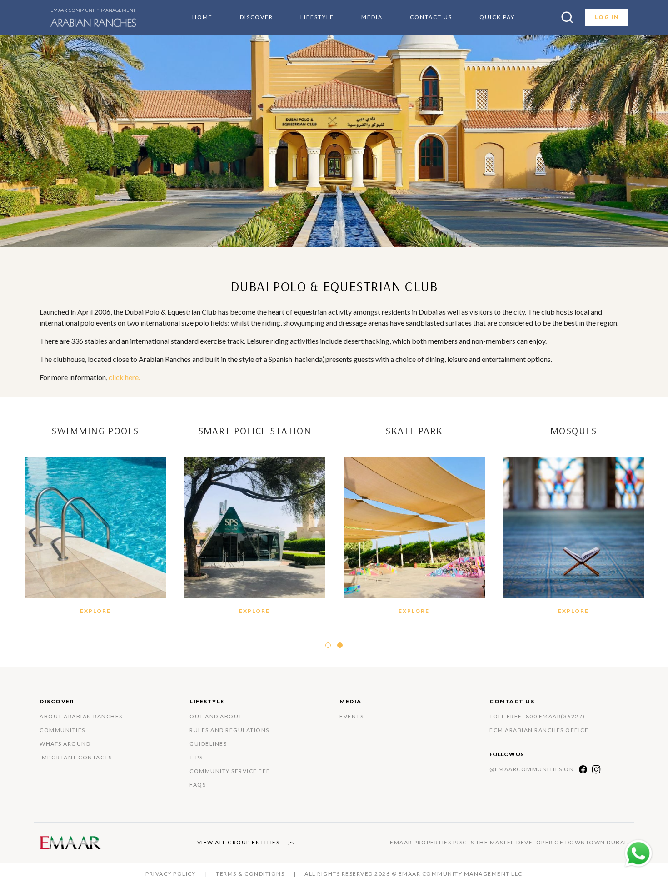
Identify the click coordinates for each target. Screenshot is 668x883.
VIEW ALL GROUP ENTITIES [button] (239, 842)
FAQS (197, 784)
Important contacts (76, 757)
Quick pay (497, 17)
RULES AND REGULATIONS (229, 730)
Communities (62, 730)
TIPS (196, 757)
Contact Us (431, 17)
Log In (606, 17)
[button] (328, 645)
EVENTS (351, 716)
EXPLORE (95, 610)
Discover (256, 17)
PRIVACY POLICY (170, 873)
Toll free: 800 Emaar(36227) (537, 716)
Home (202, 17)
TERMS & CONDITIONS (250, 873)
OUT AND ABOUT (216, 716)
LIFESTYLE (317, 17)
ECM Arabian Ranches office (538, 730)
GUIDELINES (208, 743)
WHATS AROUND (65, 743)
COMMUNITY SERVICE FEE (229, 771)
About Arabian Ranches (81, 716)
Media (372, 17)
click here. (124, 377)
